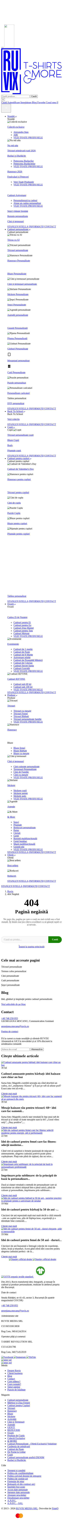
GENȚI (11, 1427)
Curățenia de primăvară (18, 1446)
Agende (11, 1424)
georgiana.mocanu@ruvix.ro (15, 1026)
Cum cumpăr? (14, 1384)
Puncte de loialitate (16, 1389)
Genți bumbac (20, 841)
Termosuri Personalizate (25, 769)
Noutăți (11, 116)
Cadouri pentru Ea (22, 625)
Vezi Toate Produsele (23, 182)
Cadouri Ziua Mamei (23, 628)
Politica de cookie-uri (17, 1478)
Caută (34, 96)
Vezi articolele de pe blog (13, 1004)
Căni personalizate (10, 976)
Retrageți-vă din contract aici (21, 1484)
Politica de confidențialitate (20, 1473)
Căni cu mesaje (20, 774)
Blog (9, 1376)
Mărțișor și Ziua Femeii (18, 1402)
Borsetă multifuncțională (25, 838)
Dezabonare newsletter (18, 1498)
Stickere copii (20, 790)
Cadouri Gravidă (21, 668)
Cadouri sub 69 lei (22, 684)
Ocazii (10, 604)
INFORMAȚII (36, 226)
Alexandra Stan (20, 132)
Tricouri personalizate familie (27, 719)
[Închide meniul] (6, 108)
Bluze (10, 1413)
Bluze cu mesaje (21, 753)
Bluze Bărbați (20, 750)
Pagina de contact (9, 1031)
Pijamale (17, 825)
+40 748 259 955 (9, 1018)
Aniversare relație (21, 657)
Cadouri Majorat (21, 633)
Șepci (16, 822)
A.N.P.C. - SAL (15, 1503)
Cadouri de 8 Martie (23, 654)
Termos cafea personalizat (13, 971)
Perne (16, 830)
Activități (11, 1419)
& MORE (12, 1441)
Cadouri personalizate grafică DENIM (25, 1457)
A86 (15, 135)
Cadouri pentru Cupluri (18, 1405)
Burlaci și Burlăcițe (16, 1460)
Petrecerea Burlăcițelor (24, 163)
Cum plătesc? (13, 1381)
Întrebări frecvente (16, 1487)
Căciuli (16, 833)
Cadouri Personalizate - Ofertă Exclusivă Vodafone (32, 1443)
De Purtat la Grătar (16, 1452)
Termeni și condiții (16, 1470)
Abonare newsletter (16, 1495)
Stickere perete (20, 793)
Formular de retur (15, 1481)
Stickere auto (19, 796)
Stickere (11, 1416)
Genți (16, 835)
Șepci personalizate (10, 985)
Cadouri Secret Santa (23, 665)
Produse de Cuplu (16, 1435)
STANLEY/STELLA (17, 226)
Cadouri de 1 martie (23, 649)
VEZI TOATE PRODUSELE (28, 137)
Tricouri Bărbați (21, 716)
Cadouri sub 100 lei (22, 687)
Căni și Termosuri (15, 1422)
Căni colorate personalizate (26, 766)
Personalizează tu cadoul (25, 200)
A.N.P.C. (11, 1500)
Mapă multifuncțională (24, 844)
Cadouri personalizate (18, 229)
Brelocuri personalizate (24, 827)
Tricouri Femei (20, 713)
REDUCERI (13, 1430)
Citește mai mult (9, 1093)
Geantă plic (18, 846)
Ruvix (10, 891)
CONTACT (50, 226)
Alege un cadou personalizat (27, 203)
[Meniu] (2, 47)
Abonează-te (37, 1049)
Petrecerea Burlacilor (23, 161)
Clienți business (14, 1373)
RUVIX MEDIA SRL (27, 1508)
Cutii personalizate (10, 980)
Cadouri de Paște (21, 652)
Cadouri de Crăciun (22, 663)
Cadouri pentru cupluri (18, 458)
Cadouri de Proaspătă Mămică (28, 660)
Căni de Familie (21, 772)
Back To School (15, 411)
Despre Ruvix (14, 1370)
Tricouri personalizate (11, 966)
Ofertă (10, 855)
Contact (11, 1378)
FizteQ (55, 1508)
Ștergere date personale (18, 1492)
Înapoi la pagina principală (31, 946)
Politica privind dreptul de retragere (24, 1476)
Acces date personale (17, 1489)
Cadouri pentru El (22, 622)
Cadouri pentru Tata (23, 630)
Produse (11, 695)
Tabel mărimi (13, 1387)
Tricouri (11, 1408)
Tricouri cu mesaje (22, 711)
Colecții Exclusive (16, 1438)
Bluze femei (19, 748)
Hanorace (12, 1411)
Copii (10, 427)
